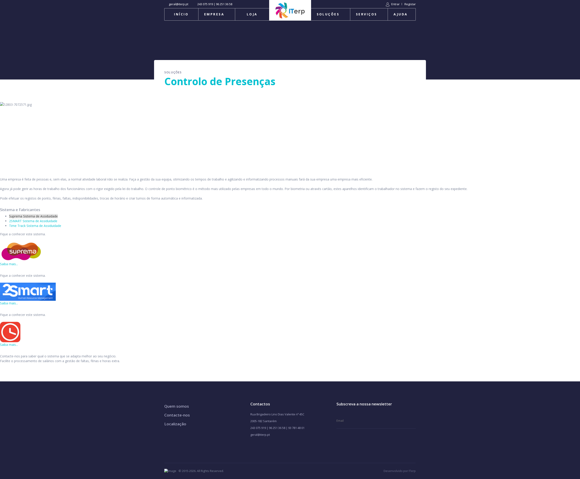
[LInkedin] (274, 446)
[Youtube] (259, 446)
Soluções (328, 14)
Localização (175, 423)
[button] (393, 4)
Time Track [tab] (35, 226)
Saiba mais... (9, 264)
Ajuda (401, 14)
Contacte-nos (177, 415)
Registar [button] (410, 4)
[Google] (267, 446)
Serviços (366, 14)
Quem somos (176, 406)
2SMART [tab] (33, 221)
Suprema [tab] (33, 216)
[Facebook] (252, 446)
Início (181, 14)
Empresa (214, 14)
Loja (252, 14)
